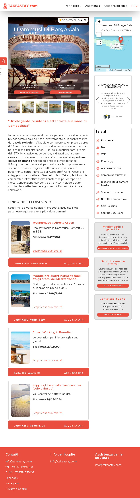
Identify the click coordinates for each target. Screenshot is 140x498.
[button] (13, 107)
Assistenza (92, 5)
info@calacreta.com (113, 306)
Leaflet (110, 70)
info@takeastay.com (18, 461)
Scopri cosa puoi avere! (47, 250)
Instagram (12, 483)
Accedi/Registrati (116, 5)
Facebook (11, 478)
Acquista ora (73, 263)
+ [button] (99, 21)
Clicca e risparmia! (65, 92)
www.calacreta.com (113, 309)
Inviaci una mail (113, 314)
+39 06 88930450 (21, 467)
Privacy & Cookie (16, 489)
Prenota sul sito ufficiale (29, 92)
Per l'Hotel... (73, 5)
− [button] (99, 27)
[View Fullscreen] (99, 42)
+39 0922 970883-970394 (113, 303)
